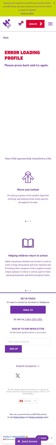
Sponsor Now (27, 13)
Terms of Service (36, 417)
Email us (28, 310)
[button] (25, 221)
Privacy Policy (19, 417)
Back (6, 37)
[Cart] (20, 25)
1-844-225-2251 (33, 319)
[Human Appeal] (9, 24)
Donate (33, 24)
